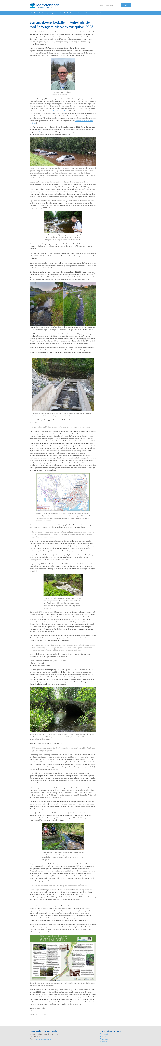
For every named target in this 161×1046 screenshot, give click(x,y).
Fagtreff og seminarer (53, 13)
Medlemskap (68, 13)
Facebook (104, 1034)
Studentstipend (80, 13)
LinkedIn (104, 1041)
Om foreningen (95, 13)
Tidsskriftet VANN (35, 13)
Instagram (104, 1039)
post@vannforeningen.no (43, 1039)
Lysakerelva (37, 132)
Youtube (104, 1037)
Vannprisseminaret (59, 111)
